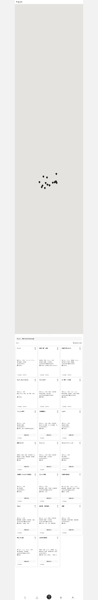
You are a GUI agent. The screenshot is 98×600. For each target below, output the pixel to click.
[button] (42, 186)
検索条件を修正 (78, 343)
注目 (17, 343)
